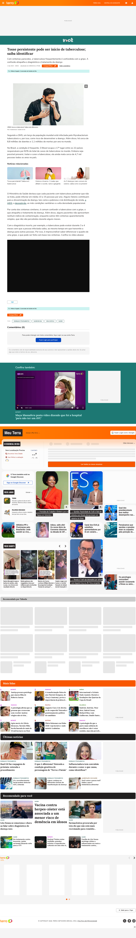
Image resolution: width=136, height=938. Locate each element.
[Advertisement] (119, 783)
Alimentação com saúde (89, 778)
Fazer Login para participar (48, 340)
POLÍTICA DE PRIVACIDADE (87, 921)
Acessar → (29, 492)
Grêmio (81, 689)
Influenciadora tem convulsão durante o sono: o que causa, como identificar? (84, 767)
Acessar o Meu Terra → (33, 433)
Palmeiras (82, 705)
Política (47, 705)
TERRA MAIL (97, 3)
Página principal (13, 3)
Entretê (18, 412)
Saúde (60, 321)
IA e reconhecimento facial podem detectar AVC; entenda (21, 783)
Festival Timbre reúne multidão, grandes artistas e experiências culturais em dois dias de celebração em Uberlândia (57, 842)
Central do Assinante (112, 3)
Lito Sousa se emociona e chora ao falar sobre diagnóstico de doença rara (16, 826)
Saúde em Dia (38, 321)
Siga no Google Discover (16, 483)
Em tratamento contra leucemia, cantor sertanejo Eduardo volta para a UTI (22, 842)
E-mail (126, 3)
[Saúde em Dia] (12, 302)
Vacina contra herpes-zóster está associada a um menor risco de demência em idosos (51, 813)
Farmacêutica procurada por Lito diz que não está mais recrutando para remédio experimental (83, 826)
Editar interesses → (129, 443)
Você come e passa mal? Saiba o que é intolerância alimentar (91, 783)
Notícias (48, 720)
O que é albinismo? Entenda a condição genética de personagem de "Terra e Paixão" (51, 767)
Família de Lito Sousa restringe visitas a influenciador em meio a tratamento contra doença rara (91, 842)
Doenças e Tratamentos (21, 321)
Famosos (48, 689)
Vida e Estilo (50, 321)
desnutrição (20, 203)
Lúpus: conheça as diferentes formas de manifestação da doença (57, 783)
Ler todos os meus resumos (91, 464)
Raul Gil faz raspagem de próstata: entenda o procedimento (12, 767)
